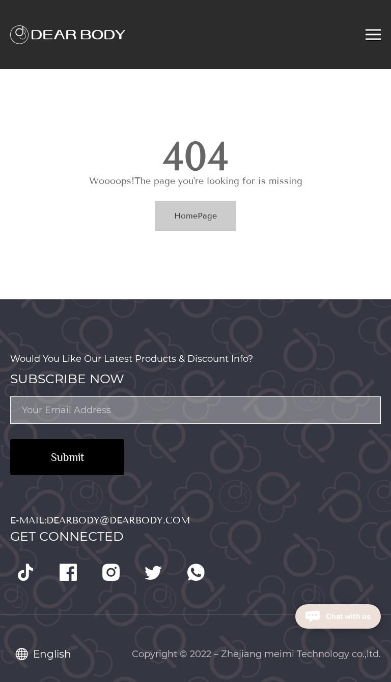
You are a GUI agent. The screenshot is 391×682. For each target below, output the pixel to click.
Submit (67, 457)
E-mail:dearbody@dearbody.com (100, 520)
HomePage (195, 216)
